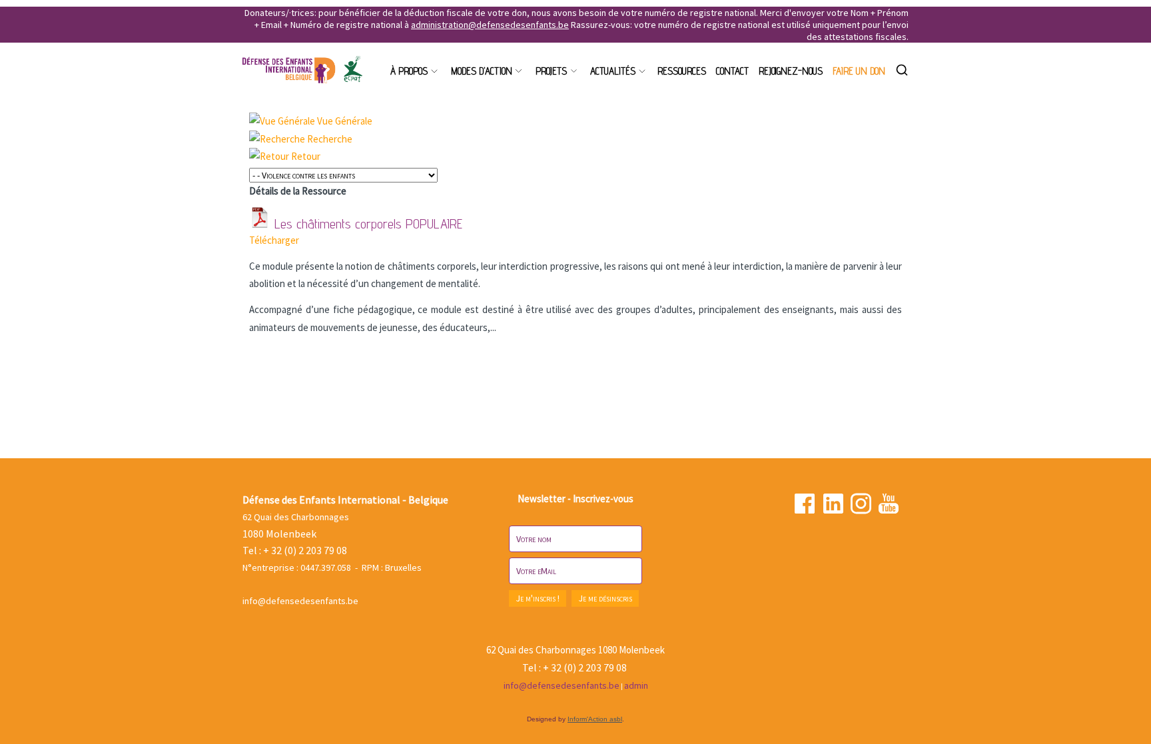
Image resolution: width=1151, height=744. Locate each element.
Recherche (329, 139)
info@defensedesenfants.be (300, 601)
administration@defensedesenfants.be (490, 25)
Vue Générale (344, 121)
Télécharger (274, 240)
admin (636, 685)
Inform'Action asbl (595, 719)
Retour (305, 156)
